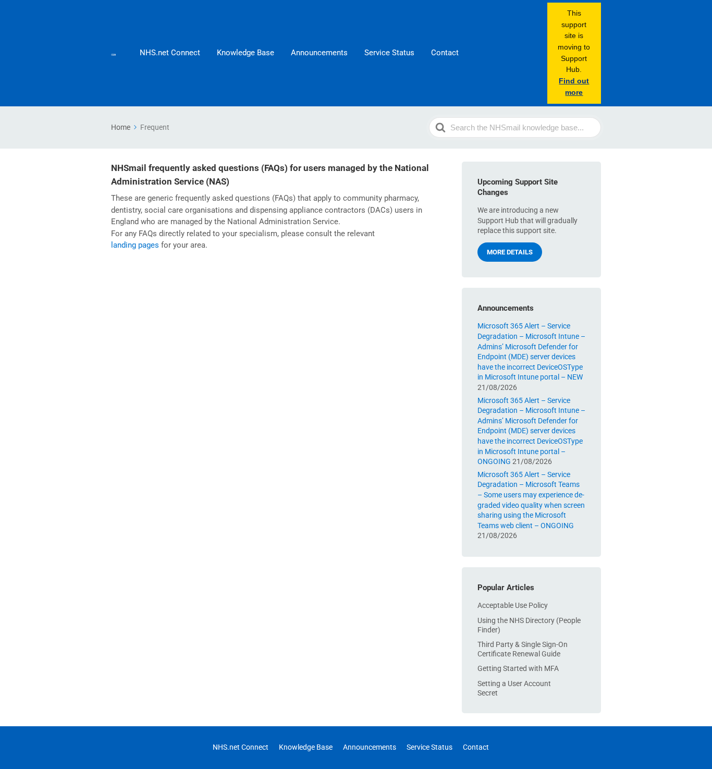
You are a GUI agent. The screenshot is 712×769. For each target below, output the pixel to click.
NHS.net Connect (170, 52)
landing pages (135, 245)
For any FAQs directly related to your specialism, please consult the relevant (243, 233)
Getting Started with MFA (518, 668)
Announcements (319, 52)
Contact (445, 52)
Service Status (389, 52)
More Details (510, 252)
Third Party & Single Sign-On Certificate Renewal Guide (522, 649)
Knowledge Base (245, 52)
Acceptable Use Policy (512, 605)
